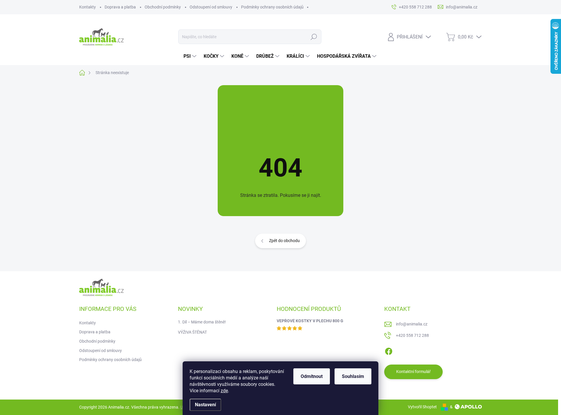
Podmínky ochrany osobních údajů (272, 7)
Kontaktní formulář (413, 371)
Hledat (314, 36)
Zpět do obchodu (284, 240)
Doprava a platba (120, 7)
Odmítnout (312, 376)
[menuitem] (190, 56)
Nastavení (205, 404)
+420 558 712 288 (412, 335)
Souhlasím (353, 376)
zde (224, 390)
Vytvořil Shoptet (422, 407)
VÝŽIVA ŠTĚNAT (192, 332)
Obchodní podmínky (163, 7)
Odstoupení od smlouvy (211, 7)
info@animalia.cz (411, 324)
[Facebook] (388, 350)
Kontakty (87, 7)
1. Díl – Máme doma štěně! (202, 322)
